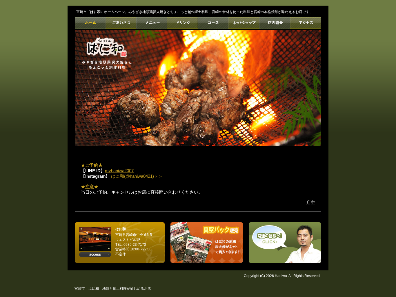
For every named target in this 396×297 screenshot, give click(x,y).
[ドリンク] (182, 23)
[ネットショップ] (243, 23)
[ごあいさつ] (121, 23)
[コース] (213, 23)
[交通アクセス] (95, 254)
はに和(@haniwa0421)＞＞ (137, 176)
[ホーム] (90, 23)
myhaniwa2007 (119, 170)
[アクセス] (305, 23)
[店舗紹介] (274, 23)
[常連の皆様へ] (285, 242)
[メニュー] (151, 23)
